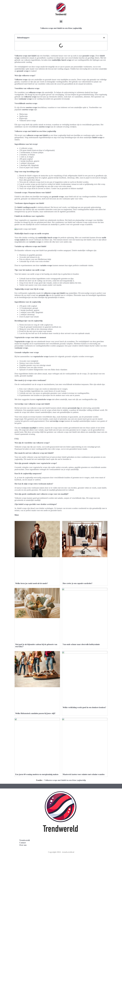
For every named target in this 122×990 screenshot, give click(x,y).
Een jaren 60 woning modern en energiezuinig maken (36, 774)
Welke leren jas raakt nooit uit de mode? (31, 583)
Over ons (23, 845)
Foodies (39, 780)
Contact (22, 843)
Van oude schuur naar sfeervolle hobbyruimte (81, 644)
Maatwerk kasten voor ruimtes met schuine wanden (83, 774)
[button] (61, 21)
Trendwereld (24, 840)
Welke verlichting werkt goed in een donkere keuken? (84, 707)
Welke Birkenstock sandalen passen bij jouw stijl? (35, 713)
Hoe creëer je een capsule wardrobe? (77, 583)
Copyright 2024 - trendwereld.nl (61, 852)
